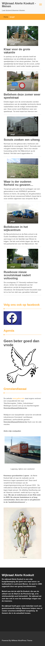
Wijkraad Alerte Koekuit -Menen (19, 5)
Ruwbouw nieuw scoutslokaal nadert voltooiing (17, 275)
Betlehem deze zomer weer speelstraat (22, 96)
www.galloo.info (18, 398)
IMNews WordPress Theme (21, 640)
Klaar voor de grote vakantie (17, 51)
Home (6, 17)
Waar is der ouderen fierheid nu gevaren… (18, 183)
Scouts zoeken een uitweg (22, 139)
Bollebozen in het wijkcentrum (16, 228)
